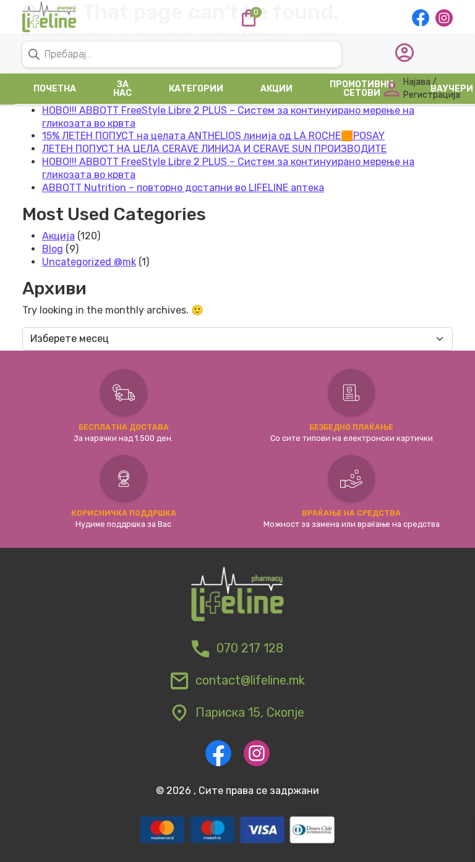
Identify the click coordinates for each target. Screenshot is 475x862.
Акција (58, 236)
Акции (276, 88)
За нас (122, 88)
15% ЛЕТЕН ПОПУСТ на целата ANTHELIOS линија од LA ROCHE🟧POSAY (213, 136)
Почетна (54, 88)
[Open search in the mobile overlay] (237, 66)
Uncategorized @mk (89, 262)
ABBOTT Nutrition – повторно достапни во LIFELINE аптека (183, 188)
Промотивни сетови (361, 88)
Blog (52, 249)
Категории (196, 88)
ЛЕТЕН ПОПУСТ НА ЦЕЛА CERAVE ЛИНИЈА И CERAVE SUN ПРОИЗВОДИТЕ (214, 149)
